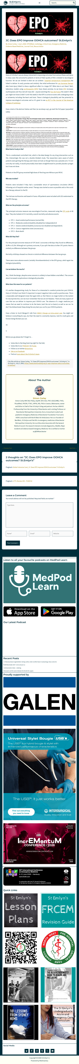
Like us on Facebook (18, 351)
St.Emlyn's (15, 2)
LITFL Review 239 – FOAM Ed (22, 481)
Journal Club (28, 46)
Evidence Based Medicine (14, 46)
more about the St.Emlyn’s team (28, 354)
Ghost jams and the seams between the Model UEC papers (18, 671)
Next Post (73, 448)
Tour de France (55, 92)
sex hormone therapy (65, 83)
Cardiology (38, 44)
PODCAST (26, 346)
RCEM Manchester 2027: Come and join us (14, 665)
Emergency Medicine (59, 44)
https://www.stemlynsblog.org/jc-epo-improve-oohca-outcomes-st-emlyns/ (39, 364)
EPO (64, 89)
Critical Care (47, 44)
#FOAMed (30, 44)
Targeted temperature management (57, 81)
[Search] (74, 3)
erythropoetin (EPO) (31, 89)
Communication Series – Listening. (12, 668)
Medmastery (43, 1061)
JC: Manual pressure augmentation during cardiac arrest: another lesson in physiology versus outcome (30, 662)
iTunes (33, 346)
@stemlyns (29, 349)
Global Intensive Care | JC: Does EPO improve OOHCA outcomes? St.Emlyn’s (39, 467)
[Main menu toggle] (39, 3)
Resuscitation (38, 46)
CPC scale (66, 211)
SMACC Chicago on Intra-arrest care (49, 313)
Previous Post (7, 448)
